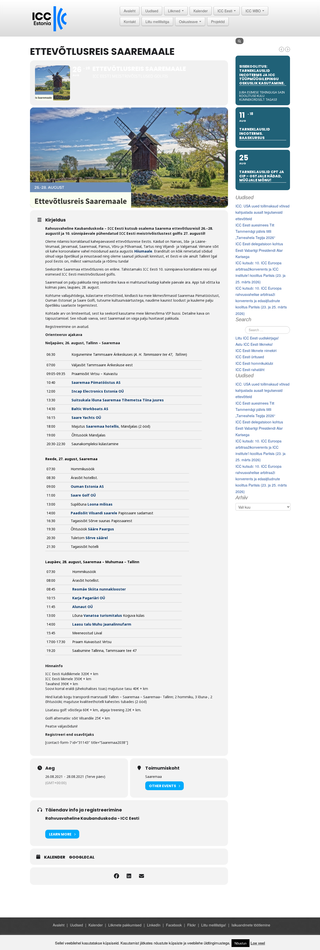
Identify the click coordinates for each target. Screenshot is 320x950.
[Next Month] (287, 49)
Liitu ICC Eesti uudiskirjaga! (257, 337)
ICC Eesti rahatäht (250, 369)
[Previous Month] (281, 49)
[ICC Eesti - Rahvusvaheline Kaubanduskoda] (49, 18)
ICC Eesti (225, 10)
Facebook (174, 924)
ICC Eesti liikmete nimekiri (256, 350)
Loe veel (257, 942)
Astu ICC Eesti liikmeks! (254, 344)
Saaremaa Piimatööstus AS (96, 382)
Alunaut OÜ (82, 606)
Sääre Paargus (101, 529)
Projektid (218, 21)
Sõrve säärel (97, 537)
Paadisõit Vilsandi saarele (94, 513)
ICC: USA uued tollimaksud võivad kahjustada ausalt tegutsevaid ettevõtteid (263, 212)
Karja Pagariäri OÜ (88, 598)
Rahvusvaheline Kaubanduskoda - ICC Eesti (92, 818)
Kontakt (130, 21)
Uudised (151, 10)
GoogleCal (81, 857)
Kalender (201, 10)
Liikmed (174, 10)
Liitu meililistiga (157, 21)
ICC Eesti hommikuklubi (254, 363)
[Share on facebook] (116, 876)
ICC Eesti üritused (250, 356)
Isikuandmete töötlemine (251, 924)
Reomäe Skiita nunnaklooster (99, 589)
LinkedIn (153, 924)
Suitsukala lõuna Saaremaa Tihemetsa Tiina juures (118, 400)
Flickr (191, 924)
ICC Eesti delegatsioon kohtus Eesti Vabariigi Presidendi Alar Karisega (259, 250)
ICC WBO (254, 10)
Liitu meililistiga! (213, 924)
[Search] (240, 41)
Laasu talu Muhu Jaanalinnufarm (101, 624)
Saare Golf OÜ (83, 495)
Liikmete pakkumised (125, 924)
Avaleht (130, 10)
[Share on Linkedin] (129, 876)
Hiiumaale (143, 251)
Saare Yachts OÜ (86, 417)
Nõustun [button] (240, 943)
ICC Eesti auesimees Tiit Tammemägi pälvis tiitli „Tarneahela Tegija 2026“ (255, 231)
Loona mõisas (100, 504)
